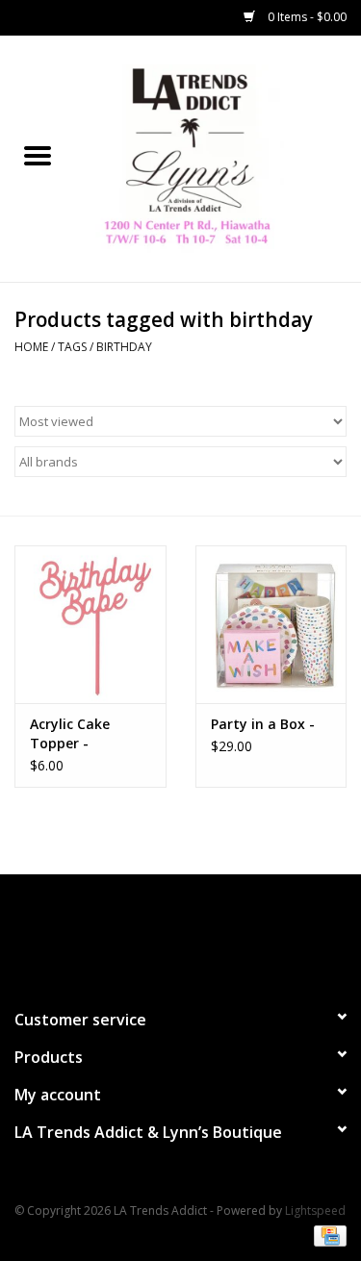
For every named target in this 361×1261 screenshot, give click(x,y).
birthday (124, 347)
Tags (72, 347)
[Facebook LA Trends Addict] (163, 933)
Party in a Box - (263, 724)
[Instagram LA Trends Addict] (198, 933)
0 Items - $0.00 (306, 17)
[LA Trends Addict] (218, 157)
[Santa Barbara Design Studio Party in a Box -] (271, 624)
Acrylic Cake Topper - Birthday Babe (78, 734)
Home (31, 347)
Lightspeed (315, 1210)
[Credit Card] (327, 1234)
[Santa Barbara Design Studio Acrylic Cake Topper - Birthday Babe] (90, 624)
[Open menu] (37, 155)
